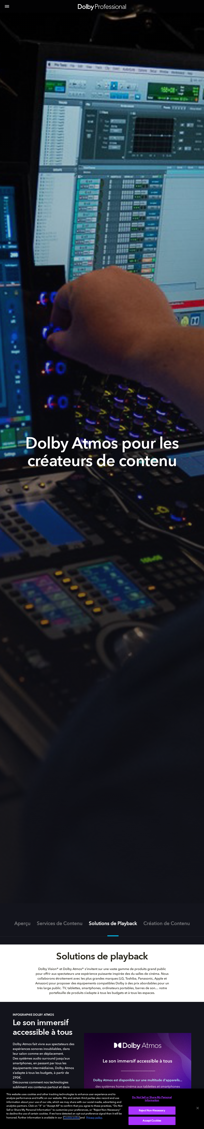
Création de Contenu (166, 923)
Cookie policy (71, 1117)
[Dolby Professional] (102, 6)
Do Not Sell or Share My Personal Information (152, 1099)
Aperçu (22, 923)
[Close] (197, 1108)
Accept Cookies (152, 1120)
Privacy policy (94, 1117)
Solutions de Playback (113, 923)
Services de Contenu (59, 923)
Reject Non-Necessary (152, 1110)
